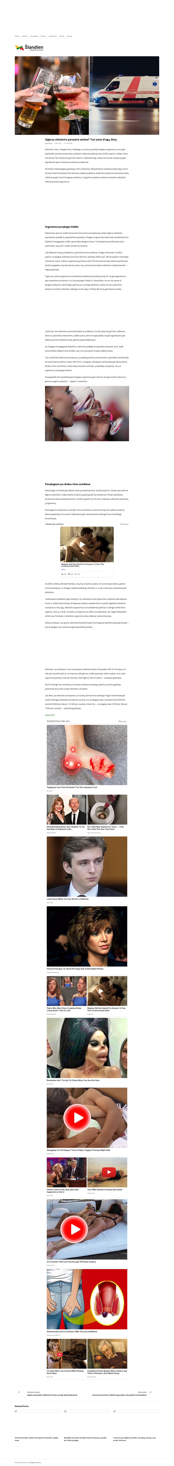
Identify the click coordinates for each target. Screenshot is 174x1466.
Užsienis (25, 36)
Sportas (69, 36)
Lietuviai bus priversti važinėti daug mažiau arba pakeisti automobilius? (119, 1395)
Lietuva (17, 36)
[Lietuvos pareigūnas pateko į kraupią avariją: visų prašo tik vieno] (136, 1422)
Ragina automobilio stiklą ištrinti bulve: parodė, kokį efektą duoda (52, 1395)
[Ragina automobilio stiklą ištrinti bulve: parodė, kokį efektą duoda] (21, 1394)
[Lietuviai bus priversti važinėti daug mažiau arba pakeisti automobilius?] (152, 1394)
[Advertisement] (87, 16)
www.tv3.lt (50, 715)
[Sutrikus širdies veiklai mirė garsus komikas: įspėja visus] (38, 1422)
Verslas (61, 36)
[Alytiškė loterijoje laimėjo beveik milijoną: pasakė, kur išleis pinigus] (87, 1422)
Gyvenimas (53, 36)
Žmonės (43, 36)
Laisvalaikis (34, 36)
